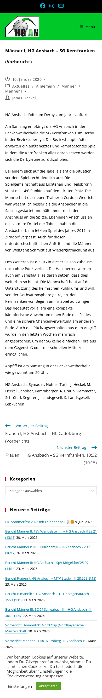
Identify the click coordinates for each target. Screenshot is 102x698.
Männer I (13, 91)
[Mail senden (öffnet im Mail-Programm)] (60, 6)
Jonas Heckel (24, 97)
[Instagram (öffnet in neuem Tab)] (52, 6)
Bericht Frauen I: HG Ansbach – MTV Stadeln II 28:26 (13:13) (50, 578)
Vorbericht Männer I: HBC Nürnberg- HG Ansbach (43, 640)
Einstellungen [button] (20, 686)
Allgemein (45, 86)
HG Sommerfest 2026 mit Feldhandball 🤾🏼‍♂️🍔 (39, 521)
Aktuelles (21, 86)
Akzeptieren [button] (48, 686)
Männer (68, 86)
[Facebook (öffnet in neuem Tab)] (43, 6)
